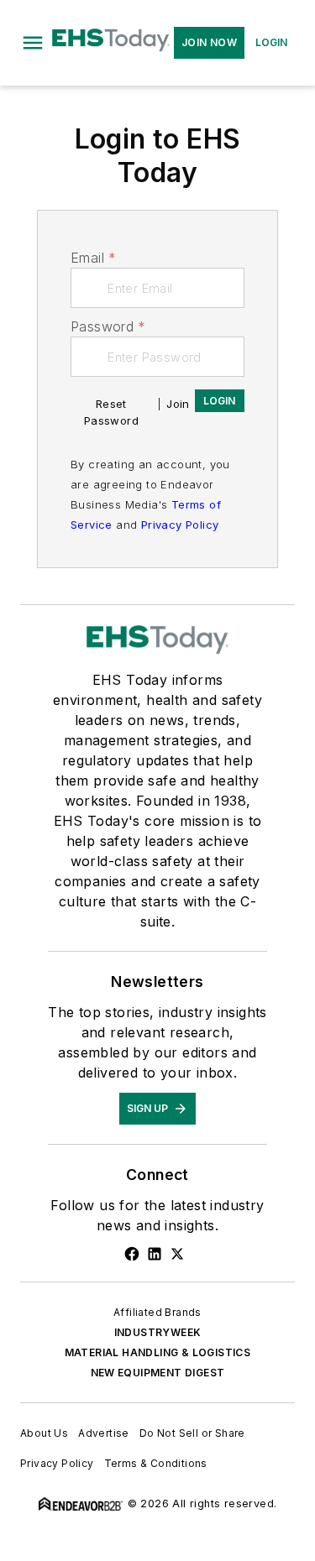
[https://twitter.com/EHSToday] (177, 1253)
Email (93, 257)
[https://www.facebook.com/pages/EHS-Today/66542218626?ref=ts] (131, 1253)
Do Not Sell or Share (192, 1433)
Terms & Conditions (155, 1463)
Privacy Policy (180, 524)
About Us (44, 1433)
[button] (32, 42)
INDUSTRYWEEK (158, 1332)
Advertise (103, 1433)
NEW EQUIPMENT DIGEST (158, 1372)
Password (108, 326)
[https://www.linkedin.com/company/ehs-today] (154, 1253)
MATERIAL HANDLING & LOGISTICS (158, 1352)
